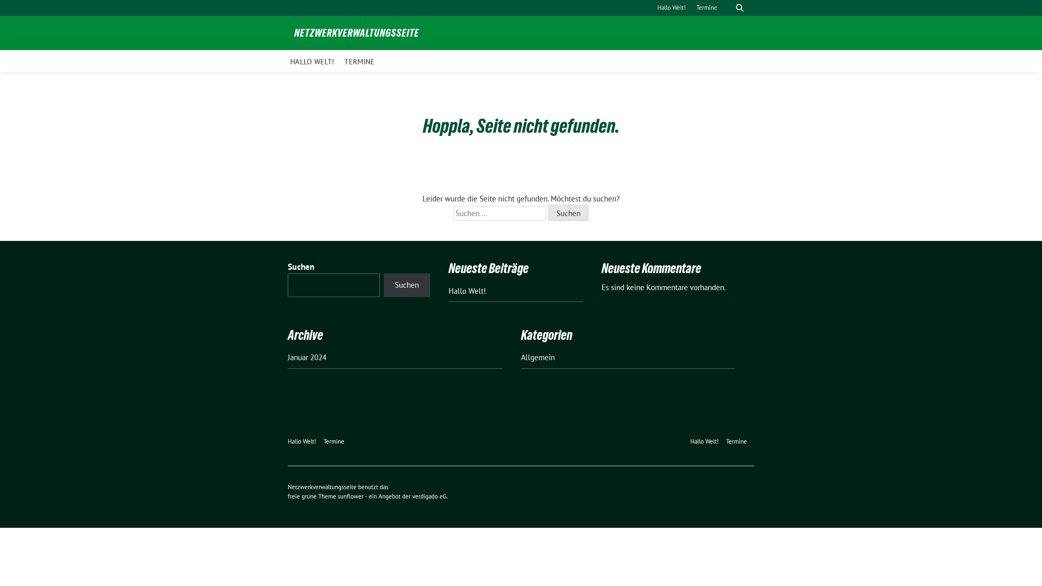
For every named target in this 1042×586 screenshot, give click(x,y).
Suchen (301, 266)
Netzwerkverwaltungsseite (356, 33)
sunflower (350, 496)
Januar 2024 (307, 357)
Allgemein (538, 357)
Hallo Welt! (467, 291)
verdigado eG (429, 496)
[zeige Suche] (740, 8)
